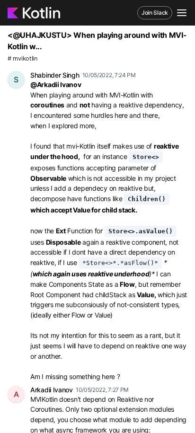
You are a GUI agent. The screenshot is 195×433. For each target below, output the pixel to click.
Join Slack (155, 12)
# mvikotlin (22, 58)
